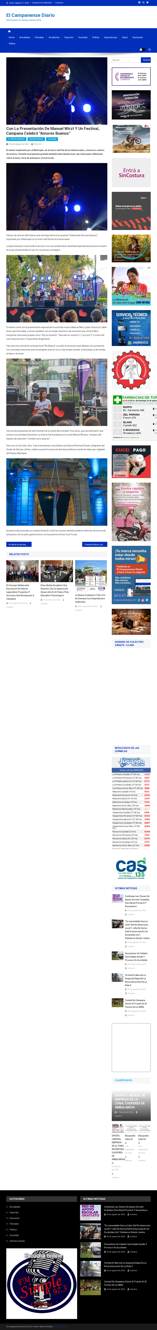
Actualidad (24, 37)
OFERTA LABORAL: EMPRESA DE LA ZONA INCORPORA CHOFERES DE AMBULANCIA (118, 1147)
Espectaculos (110, 37)
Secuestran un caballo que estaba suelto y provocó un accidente (136, 956)
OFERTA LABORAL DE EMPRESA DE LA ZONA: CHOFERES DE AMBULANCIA (130, 1101)
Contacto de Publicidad (42, 3)
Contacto (59, 3)
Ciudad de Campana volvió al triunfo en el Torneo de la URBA (136, 1003)
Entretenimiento (36, 139)
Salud (125, 37)
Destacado (137, 37)
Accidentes (54, 37)
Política (95, 37)
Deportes (69, 37)
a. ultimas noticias (16, 139)
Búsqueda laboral (130, 1137)
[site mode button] (142, 49)
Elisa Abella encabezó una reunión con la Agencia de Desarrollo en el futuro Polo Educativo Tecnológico (55, 590)
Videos (12, 43)
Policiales (39, 37)
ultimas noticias (17, 1241)
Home (12, 37)
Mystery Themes (60, 1327)
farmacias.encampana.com (131, 437)
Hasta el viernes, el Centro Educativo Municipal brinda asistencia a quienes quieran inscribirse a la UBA (21, 544)
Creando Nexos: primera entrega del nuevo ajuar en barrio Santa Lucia (96, 544)
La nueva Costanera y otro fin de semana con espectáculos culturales (90, 598)
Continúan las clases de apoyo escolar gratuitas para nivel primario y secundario (137, 901)
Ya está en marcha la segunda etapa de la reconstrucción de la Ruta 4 (136, 980)
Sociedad (82, 37)
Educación (15, 1218)
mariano (38, 144)
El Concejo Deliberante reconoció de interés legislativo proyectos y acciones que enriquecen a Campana (20, 592)
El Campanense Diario (30, 15)
